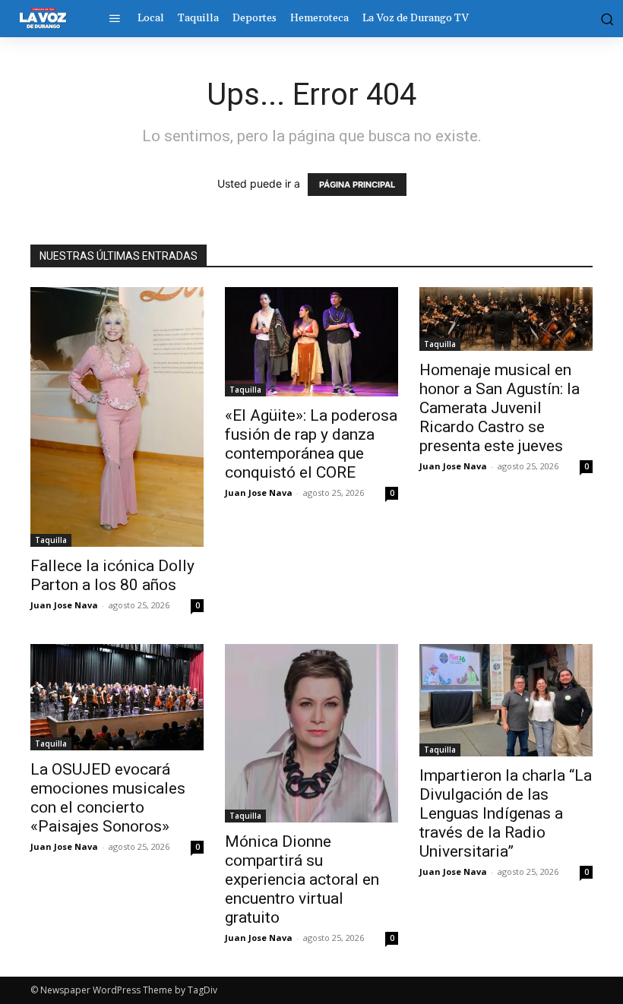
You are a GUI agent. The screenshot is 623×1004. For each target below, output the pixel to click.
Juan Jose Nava (64, 605)
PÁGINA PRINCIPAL (357, 184)
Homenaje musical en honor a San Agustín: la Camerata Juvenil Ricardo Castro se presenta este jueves (499, 408)
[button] (604, 18)
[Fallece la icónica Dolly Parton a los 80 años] (117, 417)
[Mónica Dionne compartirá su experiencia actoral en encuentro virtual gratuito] (311, 733)
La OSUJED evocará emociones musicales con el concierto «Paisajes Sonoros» (107, 797)
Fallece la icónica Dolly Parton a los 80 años (112, 575)
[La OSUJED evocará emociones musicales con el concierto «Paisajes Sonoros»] (117, 697)
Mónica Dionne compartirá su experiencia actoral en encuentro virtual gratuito (302, 879)
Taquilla (51, 540)
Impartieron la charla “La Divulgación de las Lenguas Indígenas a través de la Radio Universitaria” (505, 813)
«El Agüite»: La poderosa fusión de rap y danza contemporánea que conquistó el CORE (311, 443)
